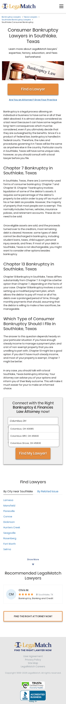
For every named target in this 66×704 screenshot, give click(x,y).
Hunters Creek (11, 527)
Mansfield (9, 505)
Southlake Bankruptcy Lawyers (16, 19)
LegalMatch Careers (33, 666)
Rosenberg (9, 538)
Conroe (7, 516)
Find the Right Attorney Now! (33, 616)
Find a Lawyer (33, 89)
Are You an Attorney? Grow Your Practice (33, 99)
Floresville (9, 511)
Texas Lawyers (30, 17)
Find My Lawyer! (33, 453)
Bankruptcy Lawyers (11, 17)
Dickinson (9, 522)
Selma (7, 549)
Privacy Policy (33, 659)
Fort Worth (9, 544)
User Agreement (33, 656)
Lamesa (8, 500)
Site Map (33, 663)
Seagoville (9, 533)
